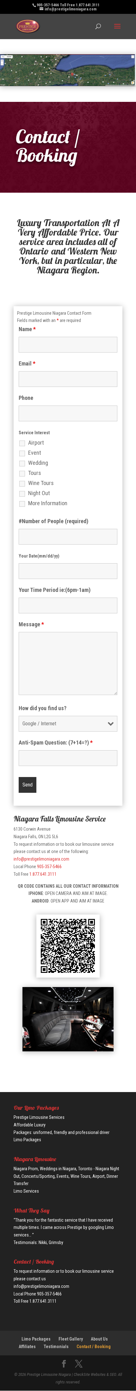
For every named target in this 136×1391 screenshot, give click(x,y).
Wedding (38, 463)
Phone (26, 398)
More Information (47, 503)
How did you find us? (42, 708)
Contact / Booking (94, 1346)
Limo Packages (36, 1338)
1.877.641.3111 (43, 874)
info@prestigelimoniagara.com (41, 859)
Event (34, 453)
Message (31, 624)
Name (27, 329)
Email (27, 363)
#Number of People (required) (53, 521)
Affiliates (27, 1346)
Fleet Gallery (71, 1338)
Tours (34, 473)
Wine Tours (41, 483)
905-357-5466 (49, 866)
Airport (36, 443)
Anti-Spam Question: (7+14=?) (56, 742)
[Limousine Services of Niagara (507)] (67, 1049)
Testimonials (56, 1346)
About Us (99, 1338)
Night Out (39, 493)
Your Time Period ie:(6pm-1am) (54, 590)
